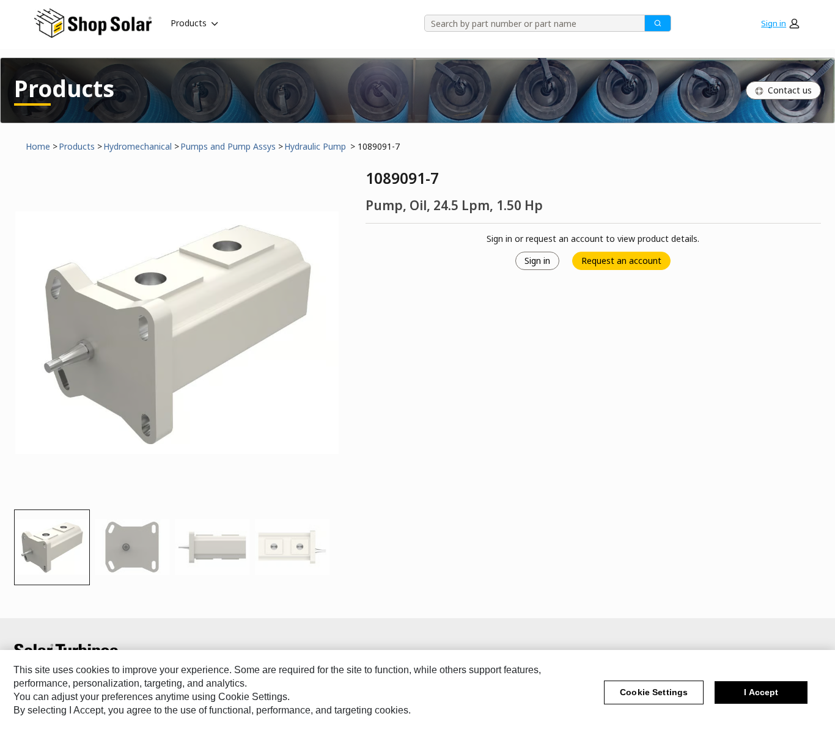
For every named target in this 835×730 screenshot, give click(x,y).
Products (189, 23)
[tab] (52, 547)
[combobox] (530, 23)
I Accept (761, 693)
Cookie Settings (654, 693)
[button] (780, 23)
